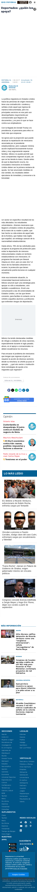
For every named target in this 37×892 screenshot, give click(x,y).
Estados (5, 764)
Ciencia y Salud (7, 790)
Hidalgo (22, 742)
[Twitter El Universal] (31, 822)
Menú (4, 798)
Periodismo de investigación (7, 744)
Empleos (23, 769)
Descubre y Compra (27, 761)
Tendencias (6, 788)
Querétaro (23, 745)
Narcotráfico (6, 766)
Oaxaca (22, 737)
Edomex (23, 734)
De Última (5, 823)
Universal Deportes (9, 777)
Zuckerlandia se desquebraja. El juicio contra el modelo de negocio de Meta (13, 428)
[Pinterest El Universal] (31, 826)
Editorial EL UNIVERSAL (6, 81)
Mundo (4, 756)
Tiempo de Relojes (8, 831)
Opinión (7, 416)
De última (5, 801)
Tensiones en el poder (16, 459)
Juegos (22, 791)
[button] (22, 2)
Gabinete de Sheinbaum (6, 752)
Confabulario (6, 785)
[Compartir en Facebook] (8, 390)
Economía (5, 774)
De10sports (24, 783)
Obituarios (23, 772)
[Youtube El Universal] (21, 826)
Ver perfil (12, 89)
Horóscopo (24, 796)
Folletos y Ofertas (26, 764)
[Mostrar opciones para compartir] (34, 9)
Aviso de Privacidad (20, 868)
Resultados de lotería (25, 800)
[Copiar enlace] (23, 390)
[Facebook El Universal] (26, 822)
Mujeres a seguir (8, 739)
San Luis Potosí (25, 748)
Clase (4, 815)
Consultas (5, 809)
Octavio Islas (9, 421)
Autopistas (5, 806)
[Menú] (34, 2)
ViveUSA (23, 788)
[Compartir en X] (12, 390)
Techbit (4, 796)
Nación (4, 734)
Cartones (5, 772)
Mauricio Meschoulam (13, 438)
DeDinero (23, 785)
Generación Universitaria (24, 776)
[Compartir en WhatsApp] (16, 390)
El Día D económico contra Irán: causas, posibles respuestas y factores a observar (14, 445)
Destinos (5, 804)
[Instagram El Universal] (26, 826)
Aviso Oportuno (25, 767)
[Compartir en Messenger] (20, 390)
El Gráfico (23, 780)
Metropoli (5, 761)
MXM (3, 793)
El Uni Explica (7, 748)
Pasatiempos (24, 793)
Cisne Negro (6, 834)
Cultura (4, 782)
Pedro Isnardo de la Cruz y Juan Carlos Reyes (15, 455)
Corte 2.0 (5, 737)
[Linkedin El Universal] (21, 831)
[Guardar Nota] (27, 390)
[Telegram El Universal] (21, 822)
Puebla (22, 739)
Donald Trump (7, 758)
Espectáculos (7, 780)
